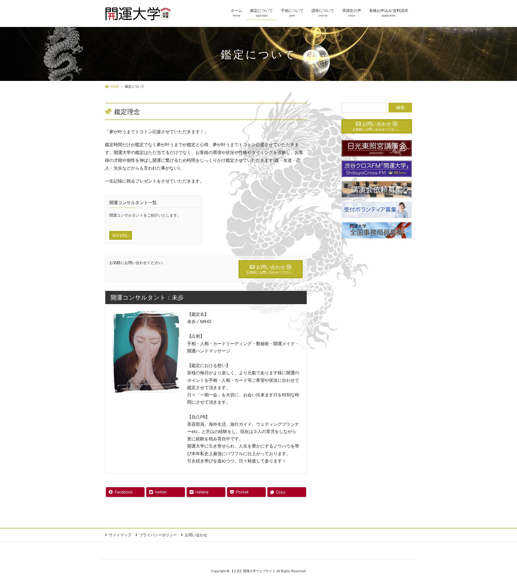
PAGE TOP (500, 561)
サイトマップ (120, 535)
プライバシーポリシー (158, 535)
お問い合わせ (196, 535)
